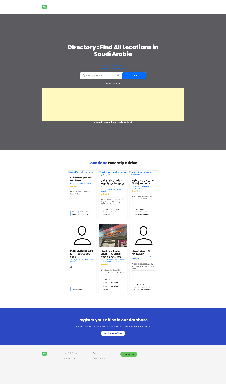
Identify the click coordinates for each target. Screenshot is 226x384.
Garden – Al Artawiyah (143, 287)
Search (134, 75)
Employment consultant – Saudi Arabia (82, 288)
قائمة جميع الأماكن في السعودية (113, 65)
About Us (97, 353)
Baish (74, 211)
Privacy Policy (99, 358)
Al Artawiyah (139, 284)
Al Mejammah (139, 209)
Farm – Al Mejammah (142, 211)
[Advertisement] (113, 104)
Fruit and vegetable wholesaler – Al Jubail (112, 283)
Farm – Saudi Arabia (80, 214)
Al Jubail (106, 279)
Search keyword (83, 75)
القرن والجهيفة (106, 214)
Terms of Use (69, 358)
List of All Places (70, 353)
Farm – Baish (85, 211)
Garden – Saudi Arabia (143, 289)
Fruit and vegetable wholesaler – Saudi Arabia (111, 288)
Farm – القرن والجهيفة (109, 211)
